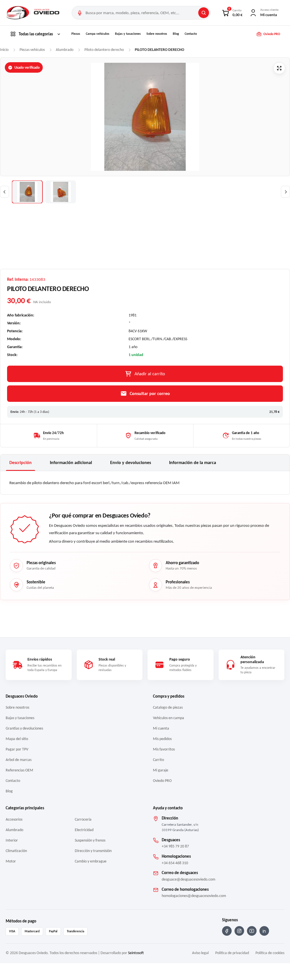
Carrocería (83, 819)
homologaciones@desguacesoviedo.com (194, 895)
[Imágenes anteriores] (4, 192)
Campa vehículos (97, 34)
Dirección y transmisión (93, 850)
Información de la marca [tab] (192, 462)
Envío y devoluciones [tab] (130, 462)
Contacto (191, 34)
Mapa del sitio (17, 738)
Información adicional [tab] (71, 462)
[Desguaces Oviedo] (33, 12)
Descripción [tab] (20, 462)
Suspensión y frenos (90, 840)
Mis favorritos (164, 749)
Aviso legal (200, 952)
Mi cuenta (161, 728)
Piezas (75, 34)
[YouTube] (252, 931)
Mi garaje (160, 770)
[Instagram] (239, 931)
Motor (11, 861)
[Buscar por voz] (79, 13)
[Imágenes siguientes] (285, 192)
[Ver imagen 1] (27, 191)
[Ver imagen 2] (60, 191)
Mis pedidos (162, 738)
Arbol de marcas (18, 759)
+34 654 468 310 (175, 862)
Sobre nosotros (156, 34)
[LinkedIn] (264, 931)
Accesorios (14, 819)
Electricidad (84, 829)
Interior (12, 840)
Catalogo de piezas (168, 707)
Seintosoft (136, 952)
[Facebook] (227, 931)
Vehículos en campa (168, 717)
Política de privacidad (232, 952)
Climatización (16, 850)
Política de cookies (269, 952)
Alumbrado (14, 829)
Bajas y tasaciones (128, 34)
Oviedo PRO (162, 780)
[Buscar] (203, 12)
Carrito (158, 759)
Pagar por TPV (17, 749)
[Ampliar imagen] (279, 68)
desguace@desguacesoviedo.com (188, 879)
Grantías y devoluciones (24, 728)
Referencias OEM (19, 770)
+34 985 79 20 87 (175, 846)
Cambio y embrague (90, 861)
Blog (176, 34)
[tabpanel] (145, 482)
